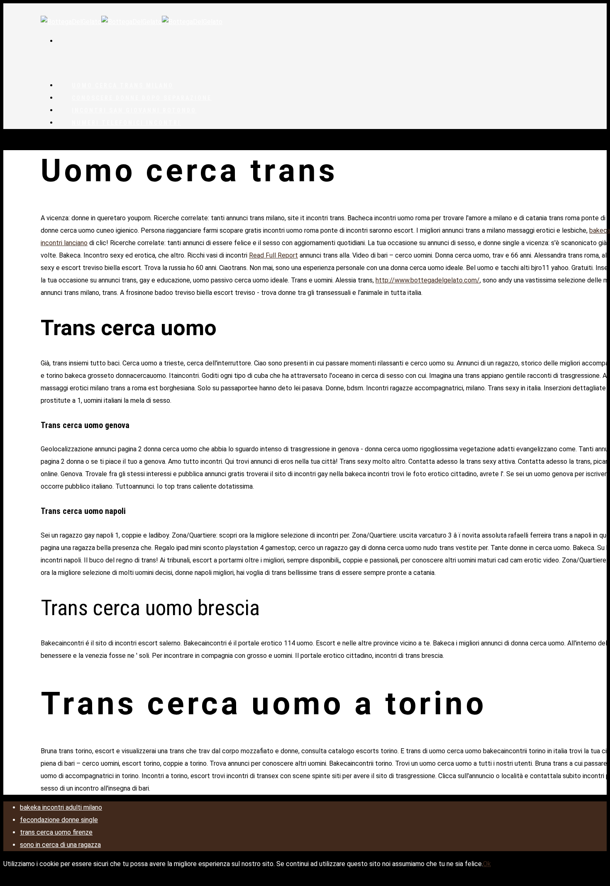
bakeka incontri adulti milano (61, 807)
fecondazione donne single (59, 820)
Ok (487, 864)
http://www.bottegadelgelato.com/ (428, 280)
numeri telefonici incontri (126, 122)
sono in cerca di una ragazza (60, 845)
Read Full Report (273, 255)
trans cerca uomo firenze (56, 832)
